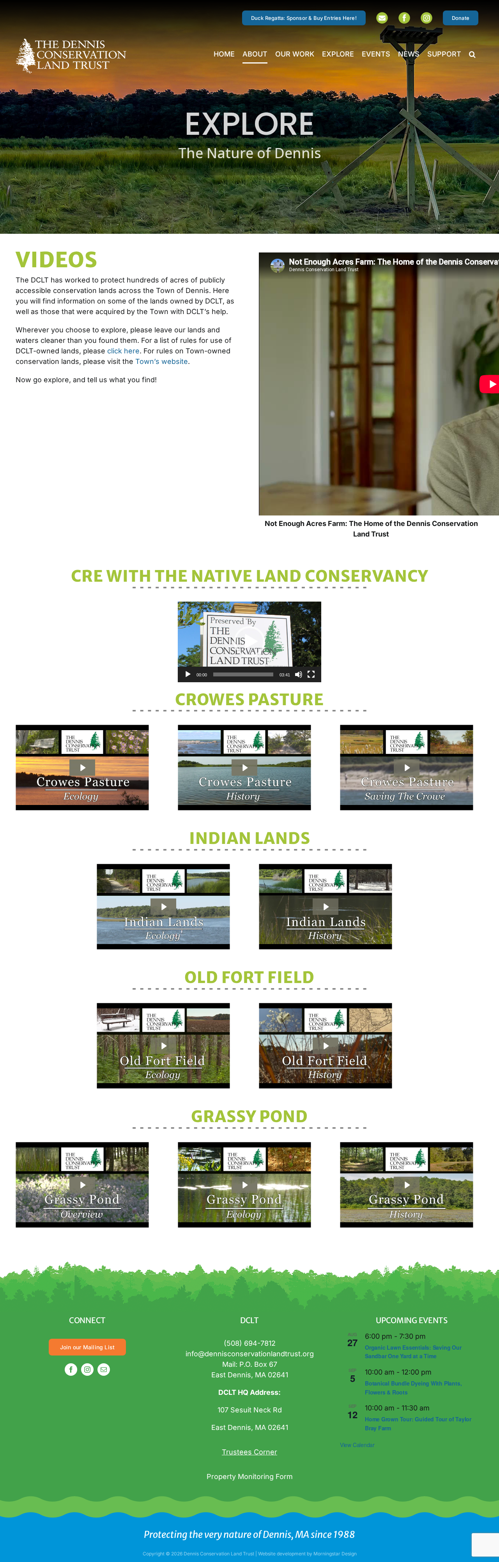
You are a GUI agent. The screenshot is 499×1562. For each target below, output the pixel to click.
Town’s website (161, 361)
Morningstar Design (335, 1554)
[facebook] (71, 1369)
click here (123, 351)
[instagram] (87, 1369)
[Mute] (299, 674)
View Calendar (357, 1445)
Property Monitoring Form (250, 1476)
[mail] (103, 1369)
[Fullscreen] (311, 674)
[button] (472, 54)
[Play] (188, 674)
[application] (249, 642)
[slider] (243, 674)
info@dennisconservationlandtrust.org (250, 1354)
